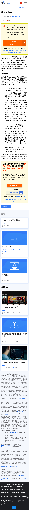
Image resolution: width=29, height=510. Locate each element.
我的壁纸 (5, 275)
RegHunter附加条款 (18, 486)
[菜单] (26, 2)
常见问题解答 (22, 398)
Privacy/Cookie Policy (15, 52)
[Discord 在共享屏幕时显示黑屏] (14, 353)
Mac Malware (14, 7)
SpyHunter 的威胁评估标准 (18, 484)
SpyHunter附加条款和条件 (7, 486)
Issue (3, 310)
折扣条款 (10, 413)
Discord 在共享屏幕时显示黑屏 (13, 362)
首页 (2, 484)
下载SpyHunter (12, 185)
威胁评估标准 (6, 478)
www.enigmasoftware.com (13, 432)
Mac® (23, 48)
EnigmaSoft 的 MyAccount (6, 446)
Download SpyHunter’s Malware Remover (12, 43)
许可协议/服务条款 (21, 411)
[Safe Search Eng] (14, 238)
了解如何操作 (6, 414)
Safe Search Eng (8, 247)
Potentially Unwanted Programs (10, 249)
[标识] (5, 3)
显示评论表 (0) (6, 206)
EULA (24, 50)
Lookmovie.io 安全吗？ (11, 307)
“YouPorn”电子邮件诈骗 (11, 220)
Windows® (18, 48)
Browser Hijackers (7, 278)
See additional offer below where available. (13, 50)
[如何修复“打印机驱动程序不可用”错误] (14, 325)
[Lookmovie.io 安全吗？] (14, 298)
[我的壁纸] (14, 266)
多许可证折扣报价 (13, 192)
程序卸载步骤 (8, 484)
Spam (3, 223)
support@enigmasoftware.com (7, 445)
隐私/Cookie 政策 (9, 466)
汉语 (23, 3)
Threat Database (5, 7)
